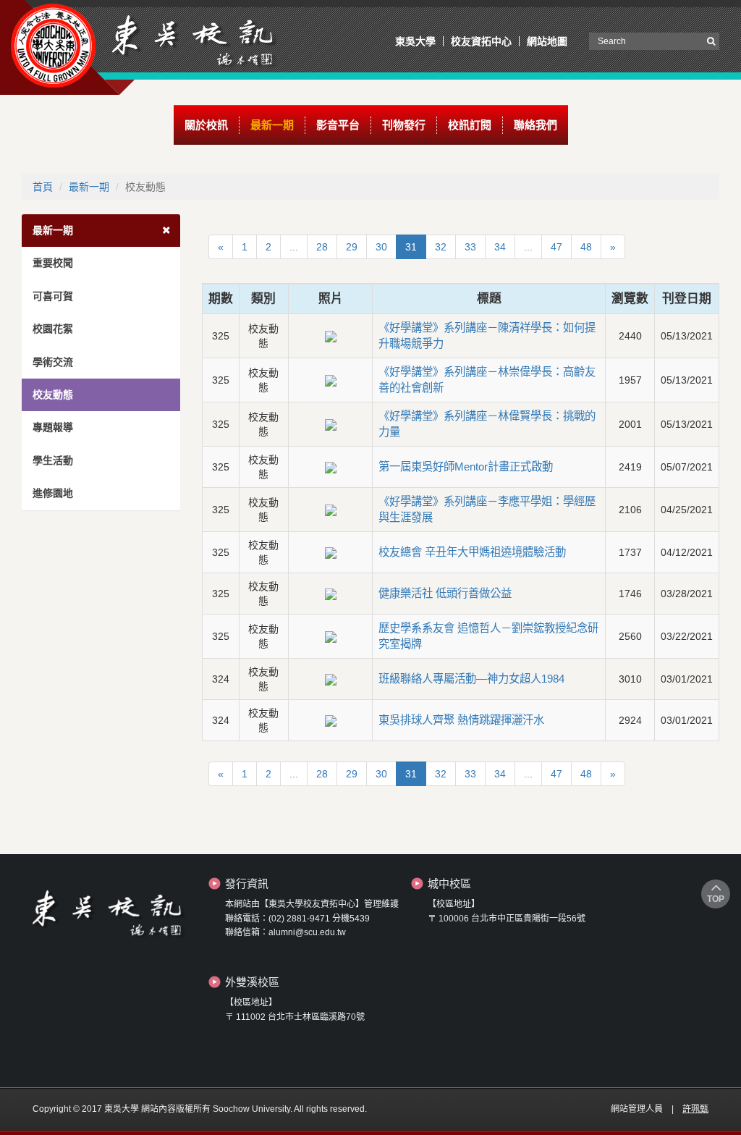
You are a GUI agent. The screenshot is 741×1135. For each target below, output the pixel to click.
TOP (715, 899)
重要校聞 (53, 263)
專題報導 (53, 427)
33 (470, 247)
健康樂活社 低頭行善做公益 (445, 593)
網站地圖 (547, 41)
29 (351, 247)
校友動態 (53, 394)
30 (381, 247)
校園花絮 (53, 328)
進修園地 (53, 493)
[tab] (101, 230)
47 (556, 247)
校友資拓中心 (481, 41)
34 (500, 247)
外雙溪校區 (252, 982)
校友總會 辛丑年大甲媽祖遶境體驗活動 (472, 552)
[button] (207, 125)
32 (440, 247)
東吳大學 (415, 41)
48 (586, 247)
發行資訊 (246, 883)
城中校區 (449, 883)
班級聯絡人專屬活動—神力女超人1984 (471, 678)
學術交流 (53, 362)
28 (322, 247)
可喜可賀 (53, 296)
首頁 (43, 187)
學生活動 (53, 460)
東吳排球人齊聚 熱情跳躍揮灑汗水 (461, 720)
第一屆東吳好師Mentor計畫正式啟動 (465, 466)
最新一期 (89, 187)
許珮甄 (695, 1109)
